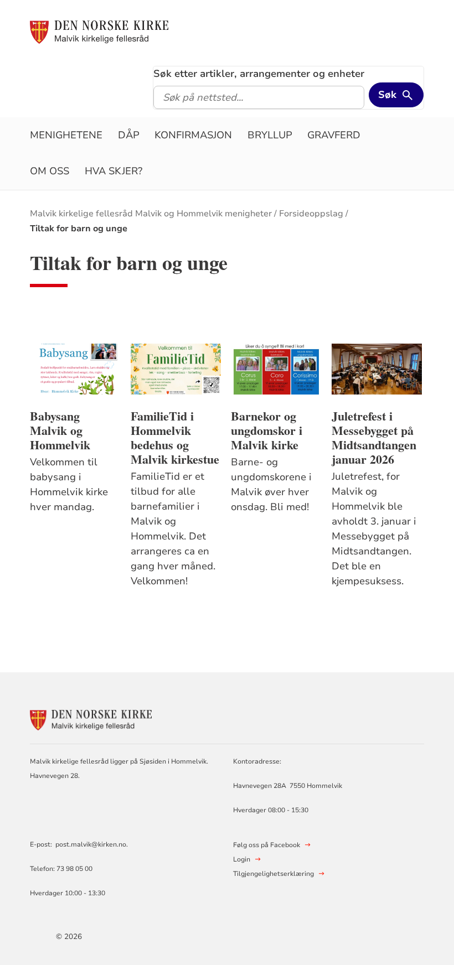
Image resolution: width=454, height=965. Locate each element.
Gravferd (333, 135)
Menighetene (66, 135)
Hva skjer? (113, 171)
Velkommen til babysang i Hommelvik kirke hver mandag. (69, 484)
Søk (387, 94)
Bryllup (269, 135)
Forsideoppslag (311, 213)
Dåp (129, 135)
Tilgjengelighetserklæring (273, 873)
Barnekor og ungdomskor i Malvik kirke (266, 430)
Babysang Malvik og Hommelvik (60, 430)
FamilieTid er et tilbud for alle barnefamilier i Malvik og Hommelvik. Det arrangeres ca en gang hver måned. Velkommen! (174, 529)
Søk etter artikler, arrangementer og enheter (258, 73)
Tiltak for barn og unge (78, 228)
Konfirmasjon (193, 135)
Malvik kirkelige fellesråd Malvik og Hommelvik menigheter (151, 213)
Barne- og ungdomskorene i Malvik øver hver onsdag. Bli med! (271, 484)
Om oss (49, 171)
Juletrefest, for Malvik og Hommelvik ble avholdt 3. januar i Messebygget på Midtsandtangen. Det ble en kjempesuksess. (374, 529)
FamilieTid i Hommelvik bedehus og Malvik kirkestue (175, 437)
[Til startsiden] (99, 31)
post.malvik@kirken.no (90, 844)
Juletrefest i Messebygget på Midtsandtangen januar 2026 (374, 437)
